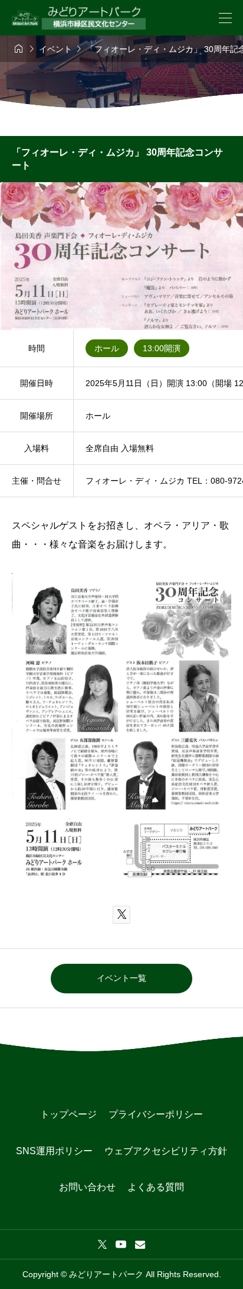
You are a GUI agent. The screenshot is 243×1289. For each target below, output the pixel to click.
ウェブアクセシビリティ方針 (165, 1151)
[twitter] (102, 1244)
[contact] (140, 1244)
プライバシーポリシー (156, 1114)
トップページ (68, 1114)
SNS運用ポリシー (54, 1151)
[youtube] (121, 1244)
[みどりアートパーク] (79, 18)
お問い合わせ (87, 1187)
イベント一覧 (121, 978)
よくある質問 (155, 1187)
